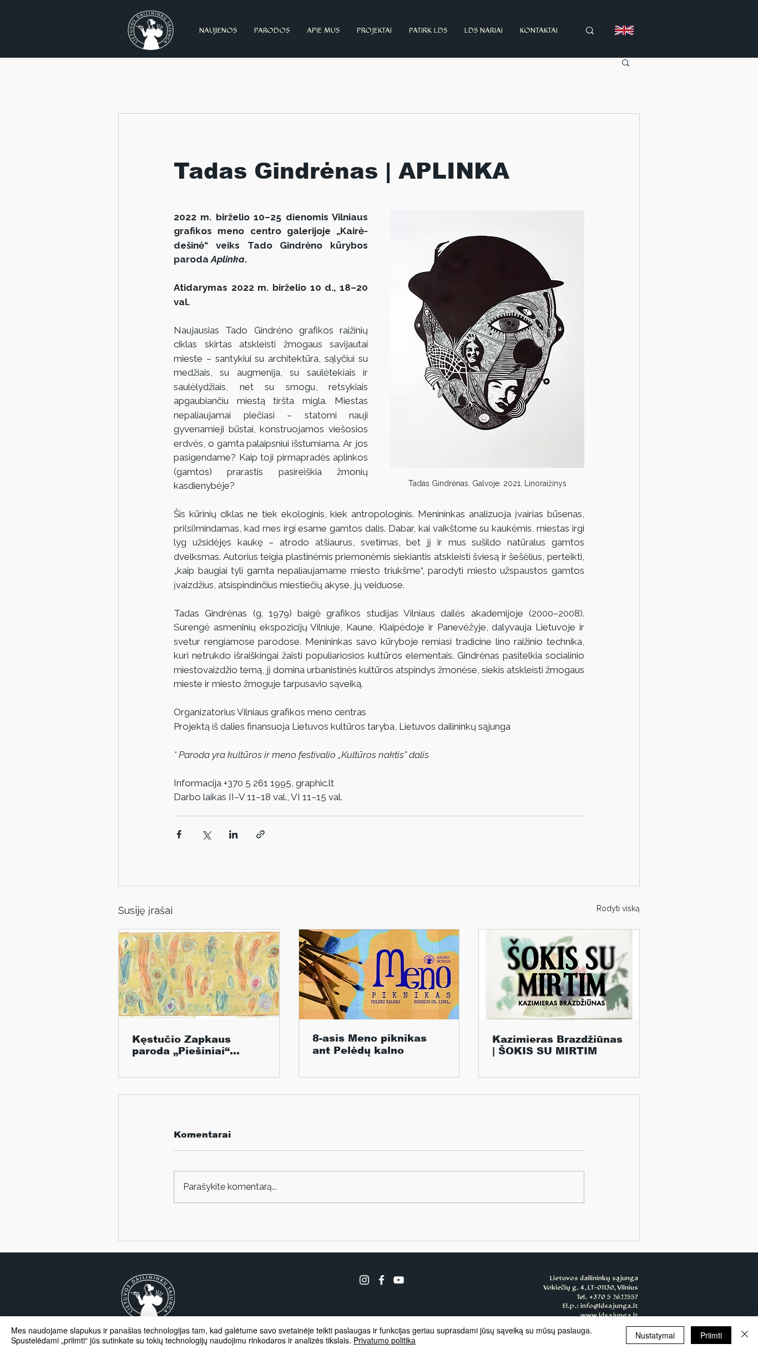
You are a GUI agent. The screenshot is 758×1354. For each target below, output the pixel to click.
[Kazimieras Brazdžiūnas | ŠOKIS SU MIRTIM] (559, 974)
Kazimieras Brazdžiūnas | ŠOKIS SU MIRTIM (557, 1045)
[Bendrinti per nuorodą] (260, 834)
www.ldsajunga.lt (609, 1315)
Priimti (711, 1335)
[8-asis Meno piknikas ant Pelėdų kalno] (379, 974)
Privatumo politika (384, 1340)
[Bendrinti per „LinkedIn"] (233, 834)
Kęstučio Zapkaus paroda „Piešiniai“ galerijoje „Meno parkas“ (181, 1045)
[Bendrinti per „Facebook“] (179, 834)
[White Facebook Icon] (381, 1280)
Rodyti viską (618, 908)
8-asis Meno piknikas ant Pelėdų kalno (369, 1044)
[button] (625, 62)
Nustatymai (655, 1335)
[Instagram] (364, 1280)
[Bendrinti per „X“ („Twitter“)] (206, 834)
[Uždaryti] (744, 1335)
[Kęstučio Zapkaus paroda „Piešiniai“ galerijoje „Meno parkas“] (199, 974)
